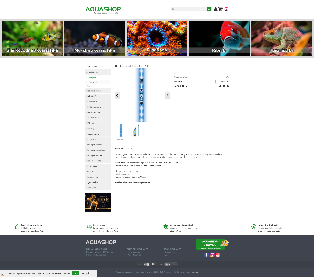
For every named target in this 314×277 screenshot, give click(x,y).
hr (226, 9)
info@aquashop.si (99, 255)
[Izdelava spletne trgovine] (195, 272)
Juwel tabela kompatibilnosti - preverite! (132, 182)
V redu (75, 273)
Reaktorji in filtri (92, 96)
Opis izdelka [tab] (121, 139)
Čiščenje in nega (92, 177)
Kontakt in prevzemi (135, 255)
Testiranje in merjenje (94, 144)
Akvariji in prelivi (92, 72)
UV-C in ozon (91, 123)
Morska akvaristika (126, 66)
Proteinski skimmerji (94, 91)
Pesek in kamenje (92, 166)
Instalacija (90, 171)
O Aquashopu (170, 252)
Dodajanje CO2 (92, 139)
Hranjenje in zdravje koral (95, 150)
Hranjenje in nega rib (94, 155)
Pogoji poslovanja (134, 252)
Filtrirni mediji (91, 101)
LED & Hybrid (92, 82)
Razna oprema (92, 187)
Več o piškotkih (87, 273)
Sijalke (89, 86)
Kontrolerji (90, 128)
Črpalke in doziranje (93, 107)
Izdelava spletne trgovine (183, 272)
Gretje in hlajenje (92, 134)
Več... (42, 231)
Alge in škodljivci (92, 182)
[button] (167, 95)
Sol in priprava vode (93, 117)
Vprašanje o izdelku (181, 77)
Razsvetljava (91, 77)
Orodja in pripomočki (94, 160)
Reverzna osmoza (93, 112)
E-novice (168, 255)
